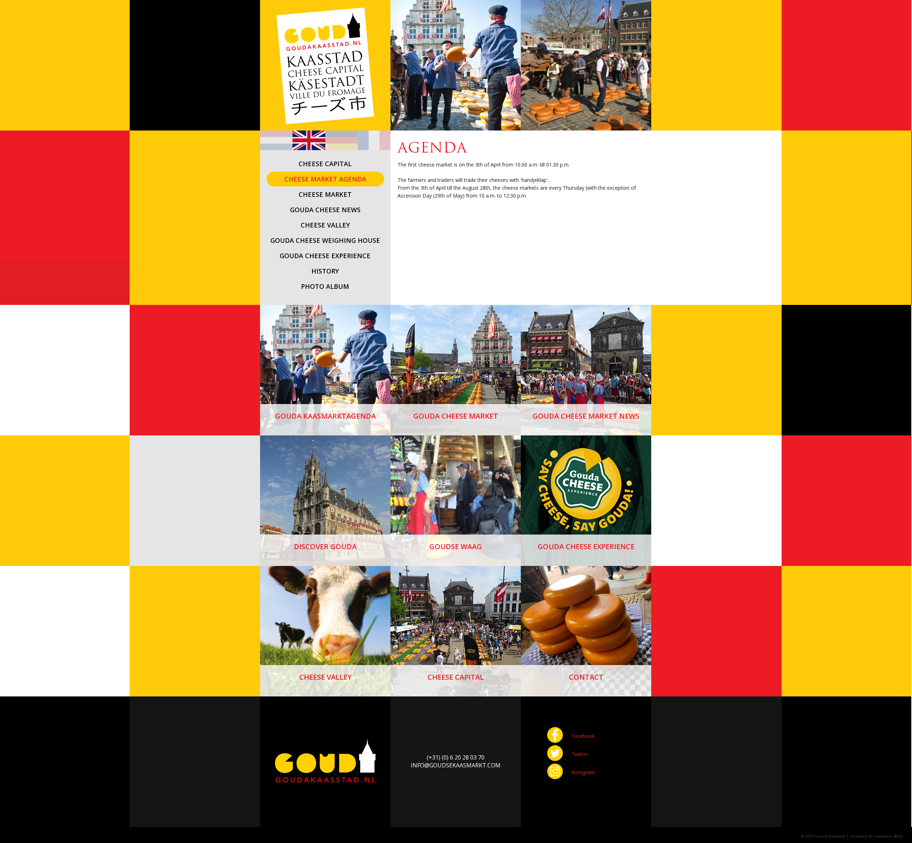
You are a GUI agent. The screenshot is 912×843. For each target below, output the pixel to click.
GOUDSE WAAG (455, 546)
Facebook (582, 735)
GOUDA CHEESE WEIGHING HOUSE (325, 240)
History (325, 271)
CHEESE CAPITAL (325, 163)
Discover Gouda (325, 546)
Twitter (579, 754)
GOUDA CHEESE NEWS (325, 209)
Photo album (325, 286)
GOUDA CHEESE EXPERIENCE (325, 255)
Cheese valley (325, 225)
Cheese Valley (325, 677)
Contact (586, 677)
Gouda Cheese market (455, 416)
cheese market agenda (325, 179)
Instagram (583, 772)
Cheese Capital (456, 677)
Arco (898, 836)
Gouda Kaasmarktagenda (325, 416)
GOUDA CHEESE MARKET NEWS (586, 416)
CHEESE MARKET (325, 194)
